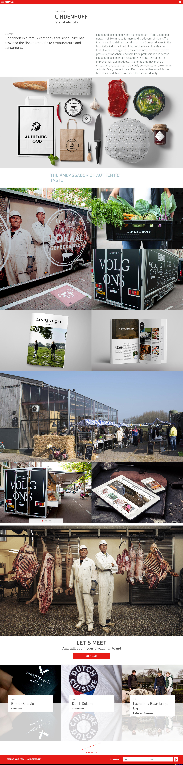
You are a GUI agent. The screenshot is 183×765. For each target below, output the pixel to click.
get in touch (91, 656)
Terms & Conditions (15, 759)
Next (89, 494)
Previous (2, 494)
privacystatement (33, 759)
